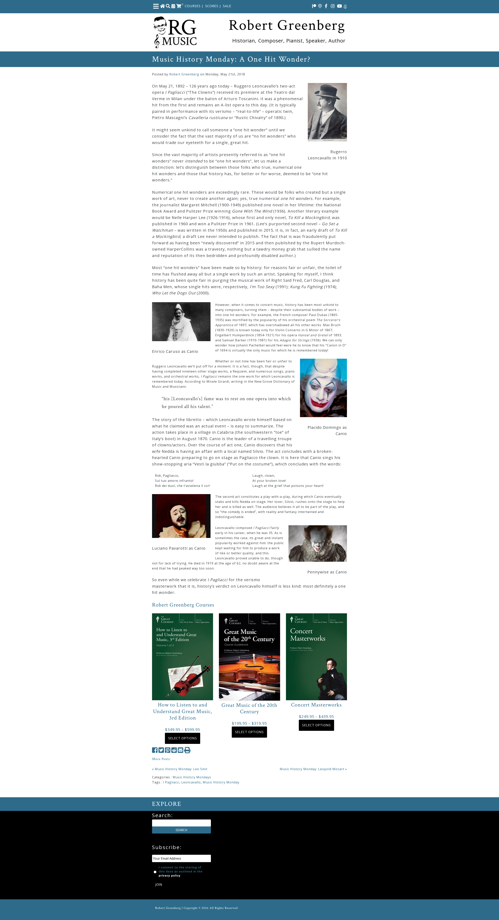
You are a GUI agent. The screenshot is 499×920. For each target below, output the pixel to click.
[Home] (162, 6)
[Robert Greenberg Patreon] (314, 6)
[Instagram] (332, 6)
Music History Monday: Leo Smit (181, 769)
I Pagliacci (171, 782)
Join (158, 884)
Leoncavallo (191, 782)
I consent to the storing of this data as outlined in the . (181, 871)
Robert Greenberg (184, 74)
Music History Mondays (192, 777)
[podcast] (320, 6)
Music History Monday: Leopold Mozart (312, 769)
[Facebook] (326, 6)
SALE (227, 6)
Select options (182, 738)
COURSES (193, 6)
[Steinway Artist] (345, 6)
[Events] (173, 6)
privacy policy (169, 875)
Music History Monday (221, 782)
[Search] (168, 6)
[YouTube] (339, 6)
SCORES (211, 6)
